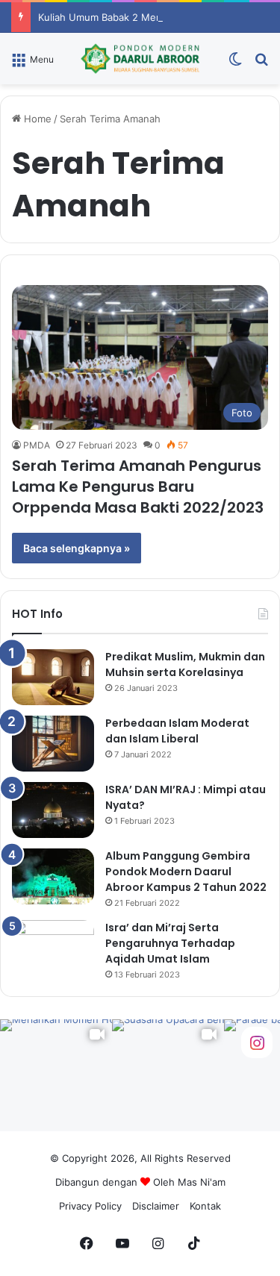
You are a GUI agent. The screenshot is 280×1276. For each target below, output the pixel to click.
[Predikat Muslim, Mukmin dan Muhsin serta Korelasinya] (53, 677)
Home (36, 119)
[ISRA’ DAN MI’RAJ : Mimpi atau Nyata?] (53, 810)
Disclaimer (155, 1206)
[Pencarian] (261, 64)
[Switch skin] (235, 64)
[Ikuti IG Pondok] (257, 1041)
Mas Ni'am (201, 1182)
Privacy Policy (90, 1206)
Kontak (205, 1206)
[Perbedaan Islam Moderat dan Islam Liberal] (53, 744)
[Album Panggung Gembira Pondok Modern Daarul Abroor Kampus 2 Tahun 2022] (53, 876)
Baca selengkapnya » (76, 548)
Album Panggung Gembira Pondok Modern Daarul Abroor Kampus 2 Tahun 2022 (186, 871)
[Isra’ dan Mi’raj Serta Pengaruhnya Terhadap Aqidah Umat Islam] (53, 948)
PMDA (36, 445)
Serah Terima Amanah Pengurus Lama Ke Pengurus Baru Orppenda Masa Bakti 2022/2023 (138, 486)
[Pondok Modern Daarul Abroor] (140, 58)
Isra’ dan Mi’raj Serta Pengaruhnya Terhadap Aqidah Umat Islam (170, 943)
